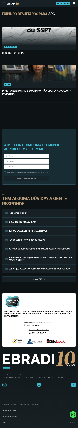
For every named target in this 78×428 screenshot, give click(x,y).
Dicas (7, 85)
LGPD (3, 423)
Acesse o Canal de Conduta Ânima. (39, 330)
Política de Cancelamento (10, 416)
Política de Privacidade (9, 410)
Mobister (73, 423)
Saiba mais (27, 322)
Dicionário (10, 47)
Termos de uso (44, 172)
